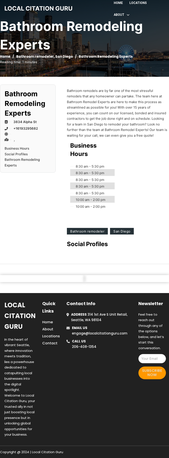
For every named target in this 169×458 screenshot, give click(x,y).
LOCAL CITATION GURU (38, 8)
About (47, 329)
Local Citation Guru (20, 316)
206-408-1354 (84, 346)
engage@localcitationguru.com (99, 333)
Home (118, 3)
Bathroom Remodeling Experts (22, 162)
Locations (138, 3)
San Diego (64, 56)
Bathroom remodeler (35, 56)
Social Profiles (16, 154)
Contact (49, 343)
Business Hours (17, 148)
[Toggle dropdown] (128, 14)
